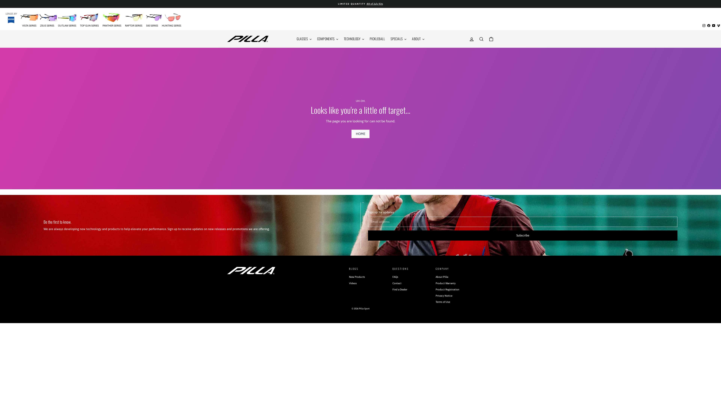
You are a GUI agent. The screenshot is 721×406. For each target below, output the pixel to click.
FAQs (395, 276)
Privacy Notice (444, 295)
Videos (353, 283)
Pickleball (377, 38)
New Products (357, 276)
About (417, 38)
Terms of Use (443, 301)
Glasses (303, 38)
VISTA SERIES (29, 25)
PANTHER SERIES (112, 25)
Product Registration (447, 289)
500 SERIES (152, 25)
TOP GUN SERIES (89, 25)
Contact (396, 283)
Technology (352, 38)
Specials (397, 38)
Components (326, 38)
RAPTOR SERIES (133, 25)
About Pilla (442, 276)
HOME (360, 134)
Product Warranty (446, 283)
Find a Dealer (399, 289)
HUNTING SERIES (171, 25)
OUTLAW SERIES (67, 25)
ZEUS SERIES (47, 25)
